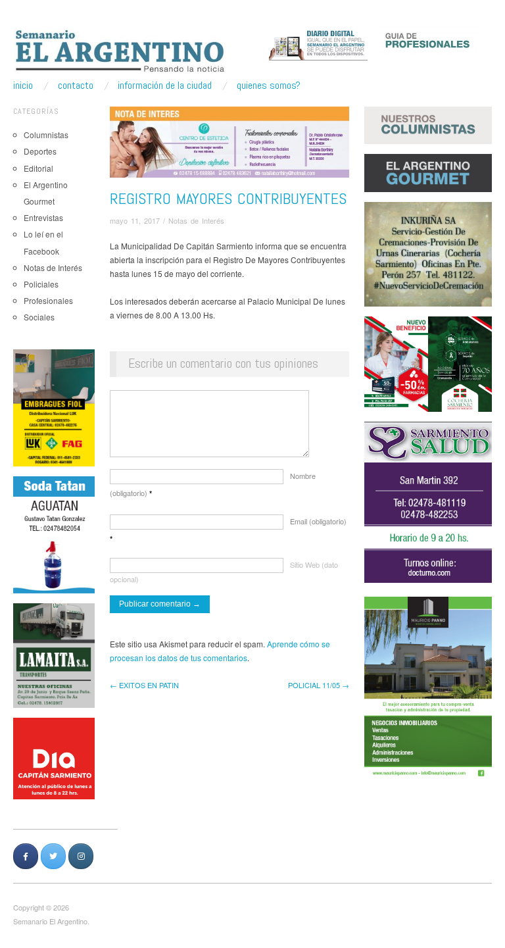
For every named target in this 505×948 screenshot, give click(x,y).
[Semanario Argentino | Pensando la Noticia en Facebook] (25, 856)
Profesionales (48, 300)
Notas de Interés (53, 267)
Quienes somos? (269, 85)
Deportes (40, 151)
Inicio (23, 85)
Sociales (39, 316)
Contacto (75, 85)
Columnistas (46, 134)
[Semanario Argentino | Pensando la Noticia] (121, 51)
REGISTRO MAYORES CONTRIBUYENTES (228, 198)
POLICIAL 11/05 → (318, 685)
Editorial (38, 168)
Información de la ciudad (165, 85)
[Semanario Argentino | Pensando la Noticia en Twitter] (53, 856)
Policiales (41, 283)
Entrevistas (43, 217)
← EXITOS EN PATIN (144, 685)
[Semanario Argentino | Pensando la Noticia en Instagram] (80, 856)
